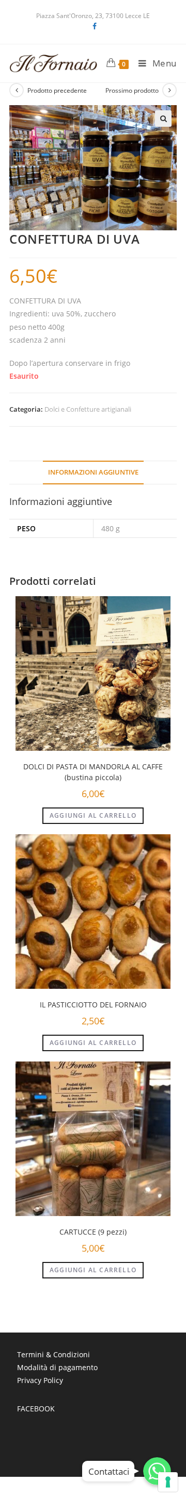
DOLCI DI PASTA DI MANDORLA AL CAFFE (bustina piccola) (93, 772)
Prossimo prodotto (132, 90)
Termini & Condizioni (53, 1354)
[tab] (93, 472)
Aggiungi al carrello (93, 815)
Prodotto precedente (57, 90)
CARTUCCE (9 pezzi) (93, 1232)
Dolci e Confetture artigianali (87, 409)
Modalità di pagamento (57, 1367)
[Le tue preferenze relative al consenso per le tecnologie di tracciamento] (168, 1482)
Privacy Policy (40, 1380)
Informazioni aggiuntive (93, 472)
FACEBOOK (36, 1408)
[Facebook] (93, 26)
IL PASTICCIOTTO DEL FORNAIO (93, 1004)
